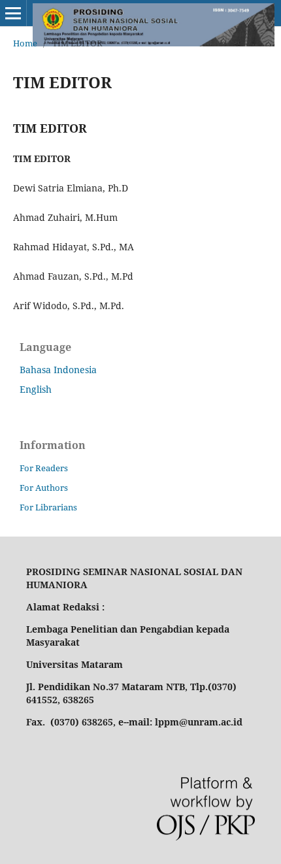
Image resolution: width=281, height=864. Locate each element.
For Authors (44, 487)
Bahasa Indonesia (58, 369)
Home (25, 43)
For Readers (44, 468)
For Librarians (48, 507)
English (36, 389)
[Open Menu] (13, 13)
